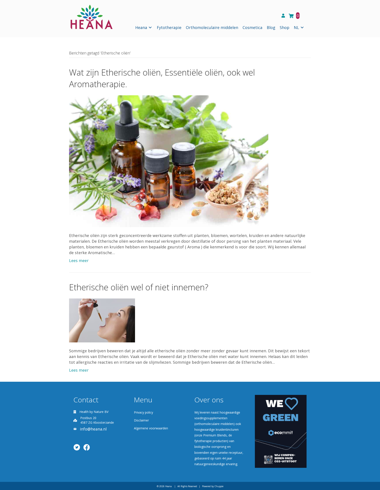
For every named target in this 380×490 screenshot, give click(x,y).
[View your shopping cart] (292, 15)
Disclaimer (141, 420)
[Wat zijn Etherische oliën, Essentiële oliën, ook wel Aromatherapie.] (168, 160)
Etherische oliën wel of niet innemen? (138, 287)
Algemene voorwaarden (151, 428)
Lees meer (79, 260)
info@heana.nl (93, 429)
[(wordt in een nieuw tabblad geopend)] (281, 431)
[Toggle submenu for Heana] (150, 27)
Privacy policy (143, 412)
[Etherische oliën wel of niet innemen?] (102, 320)
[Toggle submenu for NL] (302, 27)
